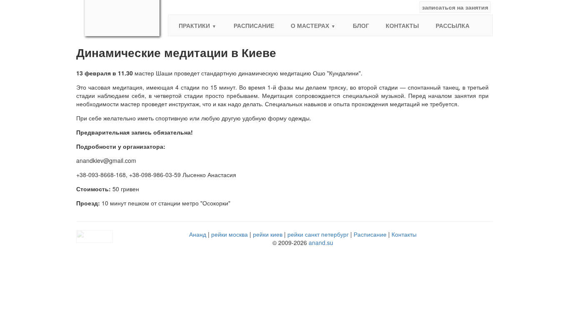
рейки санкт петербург (318, 234)
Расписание (254, 25)
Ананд (197, 234)
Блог (361, 25)
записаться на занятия (455, 7)
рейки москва (229, 234)
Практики (194, 25)
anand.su (321, 242)
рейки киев (267, 234)
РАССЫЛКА (452, 25)
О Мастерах (310, 25)
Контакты (402, 25)
